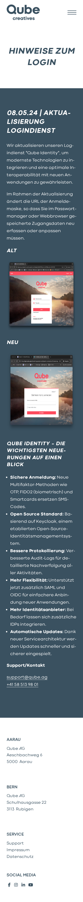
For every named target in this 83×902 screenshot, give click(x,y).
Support (15, 843)
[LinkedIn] (23, 885)
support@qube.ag (27, 677)
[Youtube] (30, 885)
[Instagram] (16, 885)
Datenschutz (20, 856)
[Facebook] (9, 885)
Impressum (18, 849)
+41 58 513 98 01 (22, 684)
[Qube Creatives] (23, 12)
